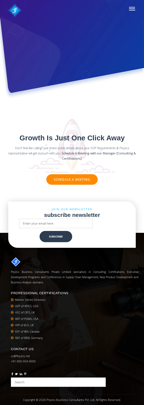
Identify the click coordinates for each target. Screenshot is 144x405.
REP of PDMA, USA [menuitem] (26, 319)
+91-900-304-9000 (23, 361)
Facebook (12, 374)
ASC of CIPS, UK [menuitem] (25, 312)
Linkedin (21, 374)
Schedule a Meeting (72, 179)
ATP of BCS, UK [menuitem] (24, 325)
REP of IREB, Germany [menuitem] (29, 338)
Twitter (16, 374)
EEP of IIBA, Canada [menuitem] (27, 331)
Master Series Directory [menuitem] (30, 300)
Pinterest (25, 374)
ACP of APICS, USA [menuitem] (26, 306)
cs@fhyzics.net (20, 356)
